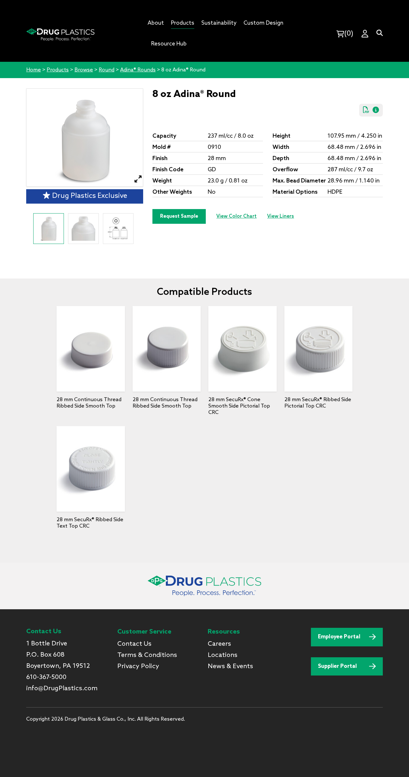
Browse (83, 70)
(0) (348, 33)
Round (106, 70)
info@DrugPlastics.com (61, 688)
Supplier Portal (337, 666)
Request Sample (179, 216)
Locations (222, 655)
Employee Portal (339, 637)
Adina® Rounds (138, 70)
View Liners (280, 216)
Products (58, 70)
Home (33, 70)
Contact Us (134, 644)
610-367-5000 (46, 677)
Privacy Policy (138, 666)
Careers (219, 644)
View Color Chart (236, 216)
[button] (138, 179)
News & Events (230, 666)
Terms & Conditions (147, 655)
